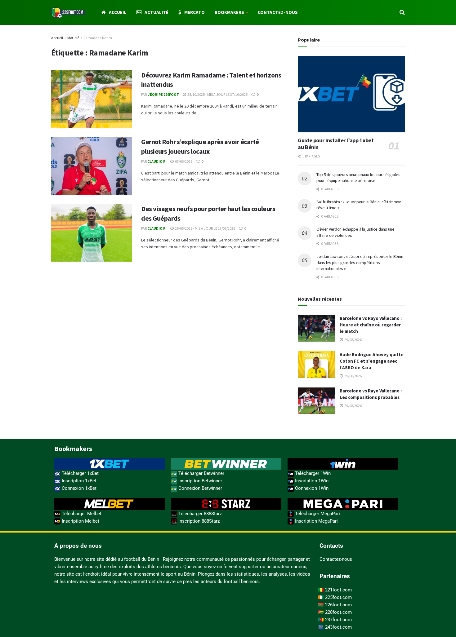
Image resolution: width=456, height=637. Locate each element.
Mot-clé (73, 37)
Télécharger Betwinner (200, 473)
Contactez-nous (278, 12)
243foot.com (338, 627)
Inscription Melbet (79, 521)
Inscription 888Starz (198, 521)
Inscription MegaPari (316, 521)
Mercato (194, 12)
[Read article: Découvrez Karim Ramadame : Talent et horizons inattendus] (91, 99)
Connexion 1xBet (78, 488)
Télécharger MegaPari (317, 513)
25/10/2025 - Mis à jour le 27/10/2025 (217, 94)
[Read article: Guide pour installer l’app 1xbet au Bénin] (351, 94)
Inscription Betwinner (199, 481)
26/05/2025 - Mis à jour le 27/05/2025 (204, 228)
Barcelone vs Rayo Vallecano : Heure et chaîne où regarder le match (371, 324)
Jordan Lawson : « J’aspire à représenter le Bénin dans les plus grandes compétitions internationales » (359, 262)
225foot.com (338, 597)
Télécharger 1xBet (79, 473)
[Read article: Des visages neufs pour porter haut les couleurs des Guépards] (91, 233)
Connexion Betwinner (199, 488)
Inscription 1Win (311, 481)
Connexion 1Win (311, 488)
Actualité (156, 12)
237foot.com (338, 619)
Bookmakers (229, 12)
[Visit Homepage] (68, 12)
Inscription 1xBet (78, 481)
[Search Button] (402, 12)
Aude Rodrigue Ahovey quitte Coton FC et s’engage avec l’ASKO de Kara (372, 361)
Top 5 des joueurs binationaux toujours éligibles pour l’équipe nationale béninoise (358, 178)
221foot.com (338, 590)
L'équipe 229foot (163, 94)
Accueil (117, 12)
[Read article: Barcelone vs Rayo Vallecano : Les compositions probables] (316, 400)
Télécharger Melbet (80, 513)
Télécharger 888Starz (199, 513)
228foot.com (338, 612)
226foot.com (338, 605)
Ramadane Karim (97, 37)
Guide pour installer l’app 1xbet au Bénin (335, 144)
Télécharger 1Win (312, 473)
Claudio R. (157, 161)
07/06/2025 (183, 161)
